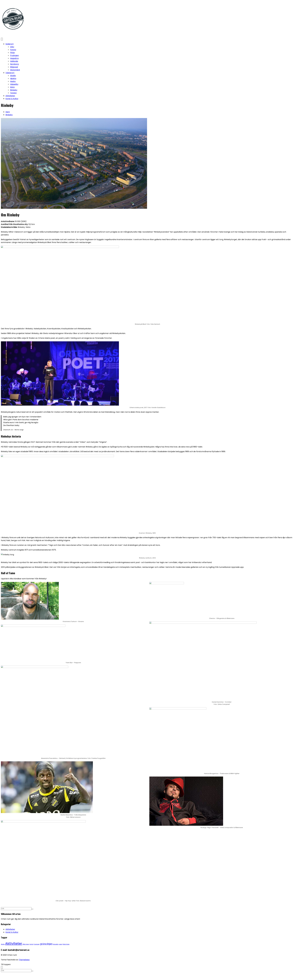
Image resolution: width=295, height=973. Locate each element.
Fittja (12, 52)
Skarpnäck (15, 70)
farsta (31, 944)
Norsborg (14, 64)
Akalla (13, 75)
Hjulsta (13, 78)
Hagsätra (14, 58)
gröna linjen (46, 943)
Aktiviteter (10, 95)
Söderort (10, 44)
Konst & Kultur (12, 98)
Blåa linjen (26, 944)
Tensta (13, 93)
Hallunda (14, 61)
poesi (60, 944)
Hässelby (14, 84)
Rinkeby (13, 90)
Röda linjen (66, 944)
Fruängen (14, 55)
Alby (12, 46)
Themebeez (24, 959)
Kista (12, 87)
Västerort (10, 72)
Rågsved (14, 67)
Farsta (13, 49)
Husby (13, 81)
